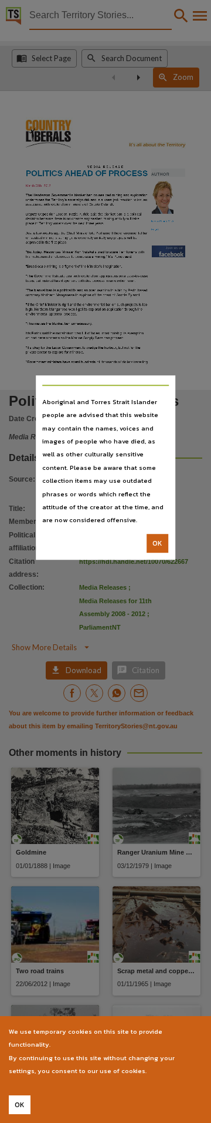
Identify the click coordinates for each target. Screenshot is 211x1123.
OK (157, 543)
